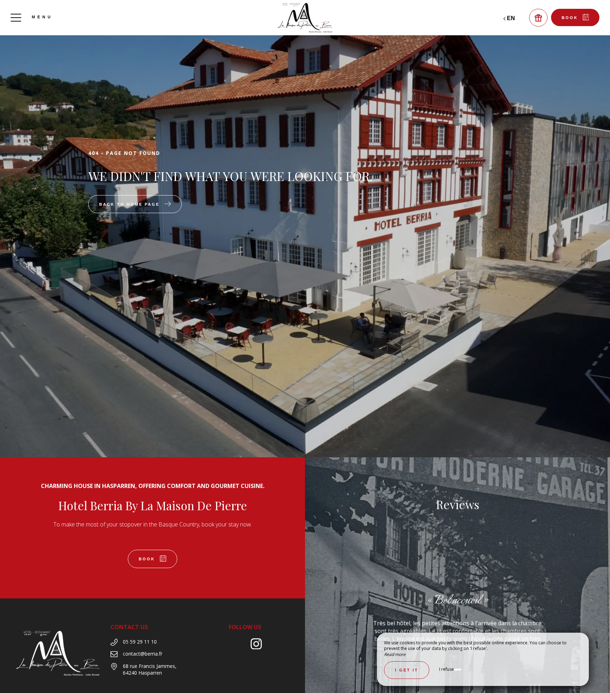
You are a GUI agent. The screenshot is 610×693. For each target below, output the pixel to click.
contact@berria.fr (142, 653)
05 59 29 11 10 (140, 641)
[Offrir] (538, 17)
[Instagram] (259, 644)
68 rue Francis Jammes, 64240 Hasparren (150, 669)
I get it (406, 670)
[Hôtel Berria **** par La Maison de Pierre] (305, 18)
